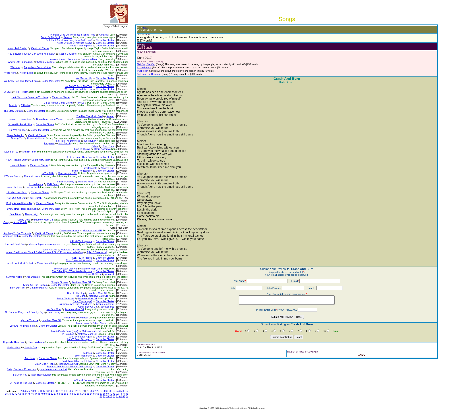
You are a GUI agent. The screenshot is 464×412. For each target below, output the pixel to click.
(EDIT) (145, 27)
